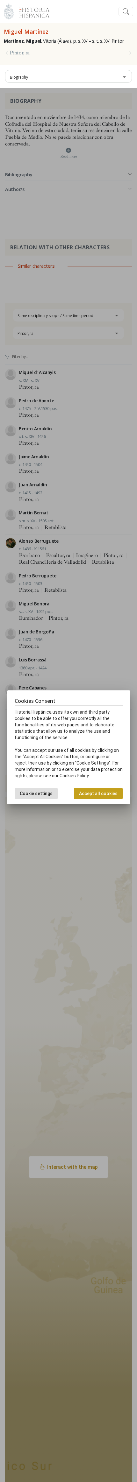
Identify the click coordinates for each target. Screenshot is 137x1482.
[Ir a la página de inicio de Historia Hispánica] (31, 10)
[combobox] (68, 76)
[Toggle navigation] (126, 12)
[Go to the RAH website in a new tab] (9, 10)
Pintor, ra (20, 53)
